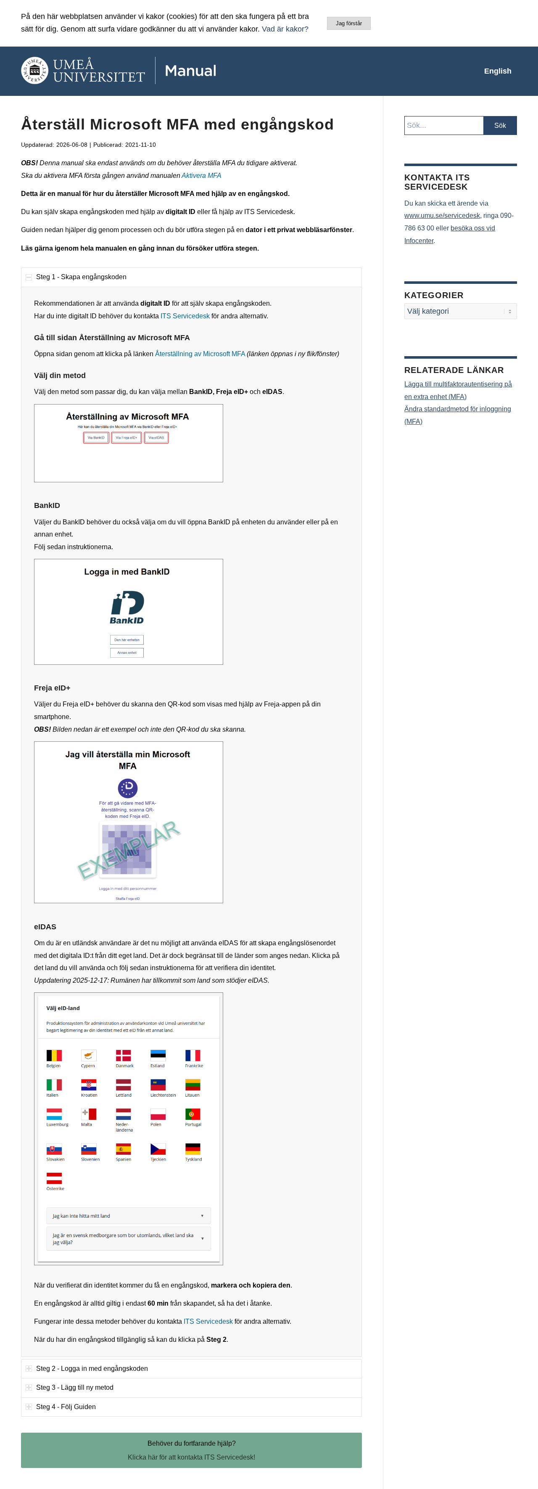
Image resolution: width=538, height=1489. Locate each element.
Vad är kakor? (285, 29)
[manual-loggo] (143, 71)
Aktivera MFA (202, 175)
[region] (191, 822)
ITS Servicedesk (185, 316)
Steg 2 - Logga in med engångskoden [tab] (92, 1368)
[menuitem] (498, 71)
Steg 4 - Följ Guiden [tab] (66, 1406)
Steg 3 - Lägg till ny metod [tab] (74, 1387)
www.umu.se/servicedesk (442, 215)
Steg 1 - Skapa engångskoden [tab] (81, 276)
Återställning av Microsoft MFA (200, 353)
